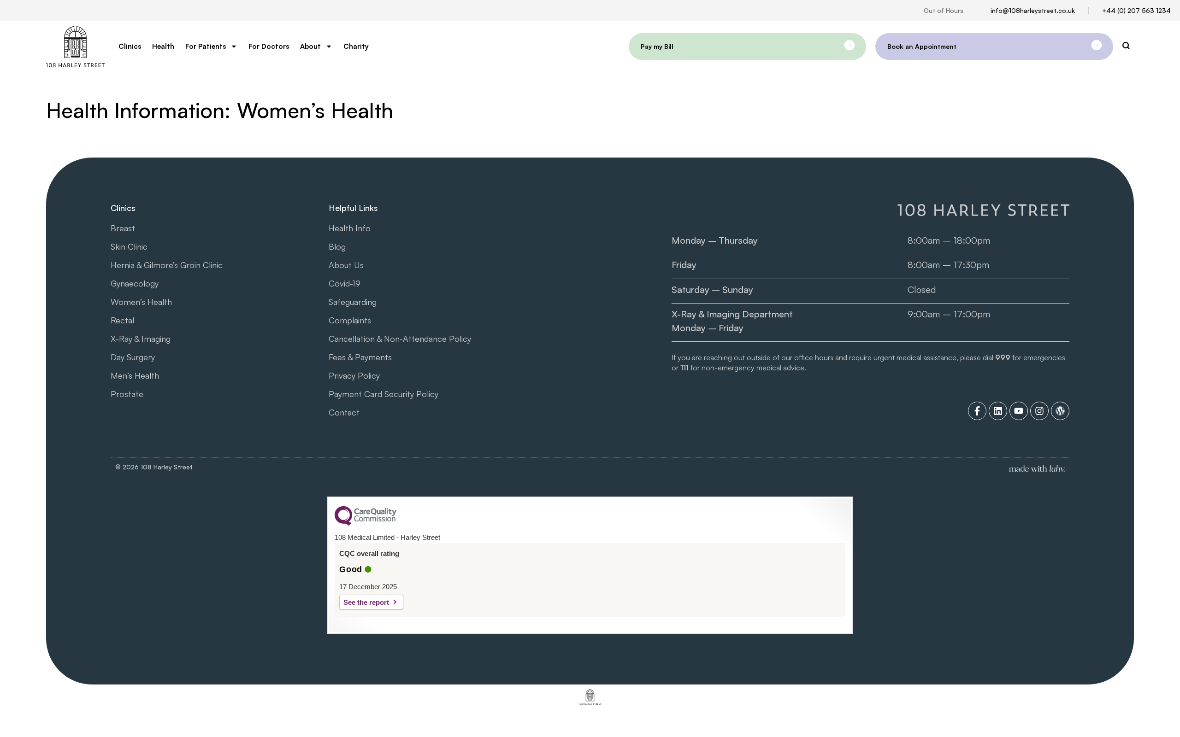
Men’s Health (135, 375)
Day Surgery (133, 357)
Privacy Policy (354, 375)
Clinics (129, 46)
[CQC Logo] (365, 523)
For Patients (205, 46)
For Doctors (268, 46)
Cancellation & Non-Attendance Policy (400, 338)
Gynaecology (135, 283)
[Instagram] (1039, 411)
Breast (123, 228)
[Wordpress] (1060, 411)
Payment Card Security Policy (383, 394)
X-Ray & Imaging (141, 338)
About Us (346, 265)
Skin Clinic (129, 246)
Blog (337, 246)
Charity (356, 46)
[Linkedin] (998, 411)
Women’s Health (141, 302)
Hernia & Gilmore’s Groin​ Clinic (167, 265)
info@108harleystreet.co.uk (1033, 10)
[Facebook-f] (977, 411)
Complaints (350, 320)
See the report (366, 602)
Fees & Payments (360, 357)
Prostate (127, 394)
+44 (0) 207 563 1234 (1136, 10)
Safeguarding (353, 302)
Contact (344, 412)
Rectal (122, 320)
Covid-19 (344, 283)
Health (163, 46)
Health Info (350, 228)
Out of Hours (943, 10)
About (310, 46)
